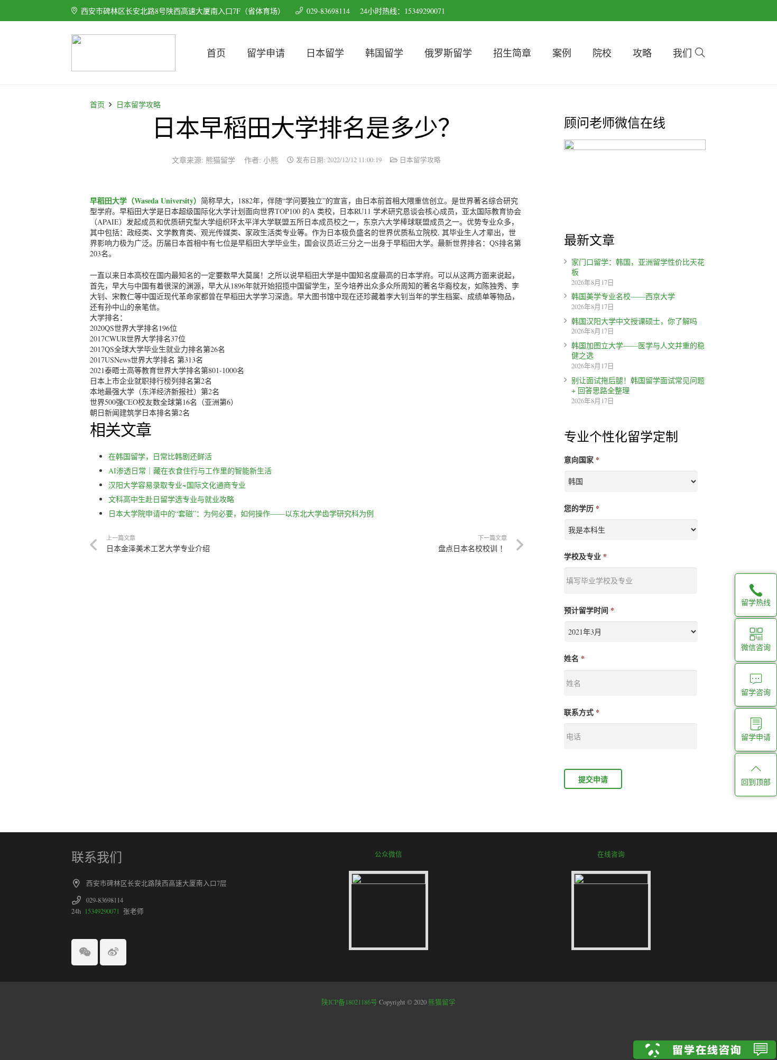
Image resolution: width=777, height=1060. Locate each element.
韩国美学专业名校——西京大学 (623, 296)
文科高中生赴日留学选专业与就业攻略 (171, 499)
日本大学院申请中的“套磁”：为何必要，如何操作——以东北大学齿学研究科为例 (241, 513)
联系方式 (581, 712)
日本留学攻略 (138, 104)
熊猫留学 (441, 1002)
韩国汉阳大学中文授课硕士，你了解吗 (634, 321)
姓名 (574, 658)
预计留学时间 (589, 610)
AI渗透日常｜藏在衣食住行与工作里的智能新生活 (190, 471)
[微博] (113, 952)
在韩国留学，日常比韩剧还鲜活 (160, 456)
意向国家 (581, 459)
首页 (97, 104)
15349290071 (102, 911)
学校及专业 (585, 556)
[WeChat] (84, 952)
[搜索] (699, 52)
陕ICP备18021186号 (349, 1002)
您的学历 (581, 508)
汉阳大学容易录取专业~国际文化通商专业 (177, 485)
